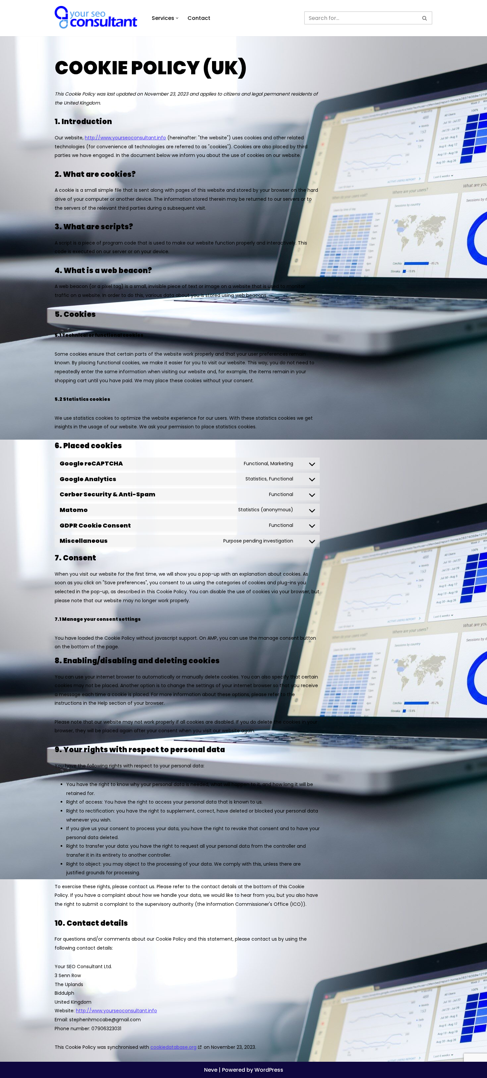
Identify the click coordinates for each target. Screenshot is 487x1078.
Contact (199, 18)
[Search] (424, 18)
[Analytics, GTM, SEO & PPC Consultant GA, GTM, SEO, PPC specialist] (97, 18)
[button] (177, 18)
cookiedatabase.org (173, 1047)
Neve (210, 1070)
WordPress (268, 1070)
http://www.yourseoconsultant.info (125, 137)
